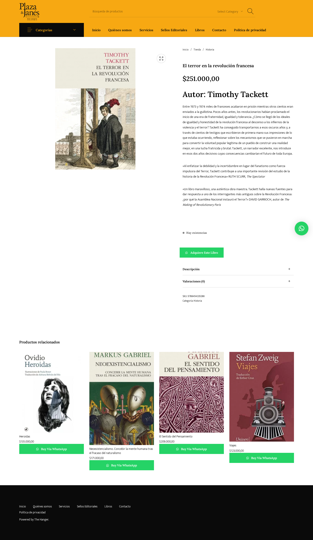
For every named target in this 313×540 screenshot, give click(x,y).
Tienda (197, 50)
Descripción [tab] (191, 269)
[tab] (238, 269)
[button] (238, 253)
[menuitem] (96, 30)
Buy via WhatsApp (53, 449)
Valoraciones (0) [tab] (194, 281)
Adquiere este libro (204, 253)
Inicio (186, 50)
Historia (210, 50)
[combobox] (228, 11)
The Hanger (41, 519)
